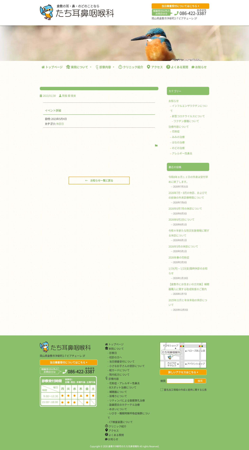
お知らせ (200, 67)
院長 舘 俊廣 (69, 95)
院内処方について (119, 374)
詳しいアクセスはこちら (182, 372)
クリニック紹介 (132, 67)
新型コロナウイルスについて (188, 116)
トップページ (54, 67)
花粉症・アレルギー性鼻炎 (124, 383)
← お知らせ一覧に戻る (99, 180)
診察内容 (105, 67)
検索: (163, 381)
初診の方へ (115, 357)
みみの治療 (178, 137)
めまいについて (118, 409)
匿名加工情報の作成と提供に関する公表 (185, 389)
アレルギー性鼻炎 (182, 153)
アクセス (157, 67)
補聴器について (118, 392)
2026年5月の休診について (183, 246)
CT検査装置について (121, 422)
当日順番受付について (122, 361)
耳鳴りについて (118, 396)
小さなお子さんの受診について (127, 366)
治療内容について (179, 126)
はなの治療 (178, 142)
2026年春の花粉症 (179, 257)
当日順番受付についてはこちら (179, 6)
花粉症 (176, 131)
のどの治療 (178, 148)
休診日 (60, 124)
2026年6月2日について (181, 219)
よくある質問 (179, 67)
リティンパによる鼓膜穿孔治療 (127, 400)
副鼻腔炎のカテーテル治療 (124, 405)
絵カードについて (119, 370)
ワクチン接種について (186, 121)
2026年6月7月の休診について (185, 208)
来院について (79, 67)
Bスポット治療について (122, 387)
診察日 (113, 353)
